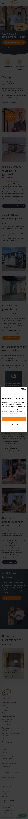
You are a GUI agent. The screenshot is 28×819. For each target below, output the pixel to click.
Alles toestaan (14, 419)
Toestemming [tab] (5, 393)
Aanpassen (13, 424)
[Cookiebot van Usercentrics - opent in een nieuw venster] (20, 389)
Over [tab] (23, 393)
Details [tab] (14, 393)
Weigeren (14, 429)
